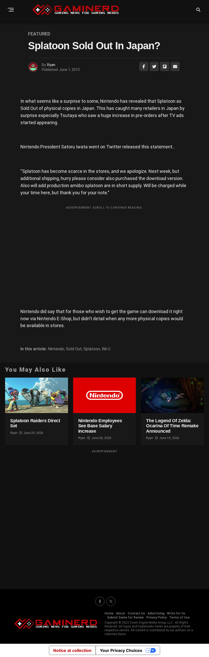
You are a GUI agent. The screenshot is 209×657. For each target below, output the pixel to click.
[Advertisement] (104, 247)
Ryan (51, 65)
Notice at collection (72, 650)
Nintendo (56, 349)
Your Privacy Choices (121, 650)
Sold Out (74, 349)
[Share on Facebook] (143, 66)
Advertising (156, 613)
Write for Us (176, 613)
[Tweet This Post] (154, 66)
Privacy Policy (156, 617)
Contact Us (136, 613)
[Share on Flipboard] (164, 66)
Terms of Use (179, 617)
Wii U (106, 349)
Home (108, 613)
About (120, 613)
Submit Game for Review (125, 617)
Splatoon (92, 349)
